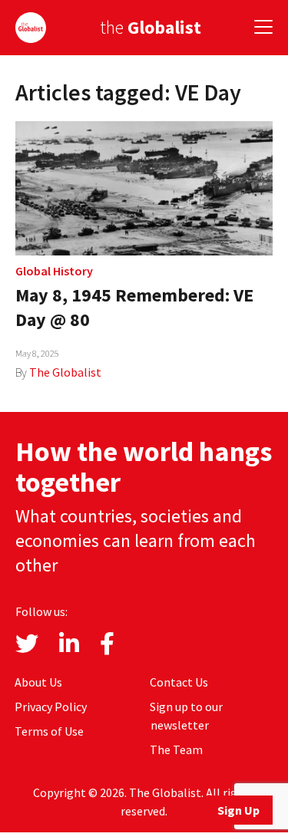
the (150, 27)
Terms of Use (49, 731)
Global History (54, 270)
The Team (176, 749)
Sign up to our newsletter (186, 716)
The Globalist (65, 372)
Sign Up (238, 810)
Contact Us (179, 682)
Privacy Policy (51, 706)
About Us (38, 682)
